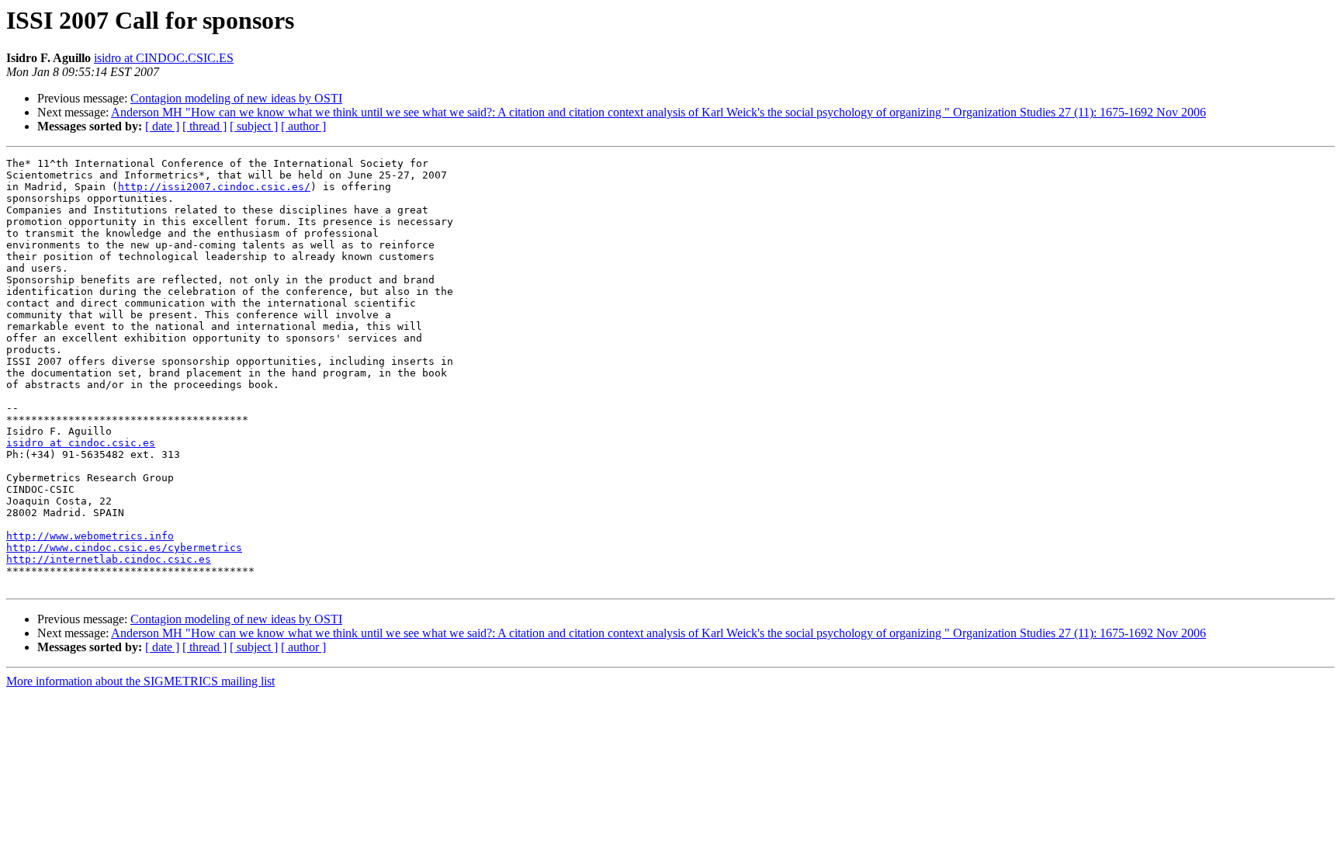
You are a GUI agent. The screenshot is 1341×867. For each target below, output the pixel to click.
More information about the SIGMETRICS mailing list (140, 681)
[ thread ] (204, 126)
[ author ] (303, 126)
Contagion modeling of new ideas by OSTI (236, 98)
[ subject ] (254, 126)
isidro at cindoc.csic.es (80, 443)
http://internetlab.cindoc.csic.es (108, 559)
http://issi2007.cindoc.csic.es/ (214, 186)
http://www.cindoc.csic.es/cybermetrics (124, 547)
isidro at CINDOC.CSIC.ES (164, 57)
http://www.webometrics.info (90, 536)
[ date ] (162, 126)
